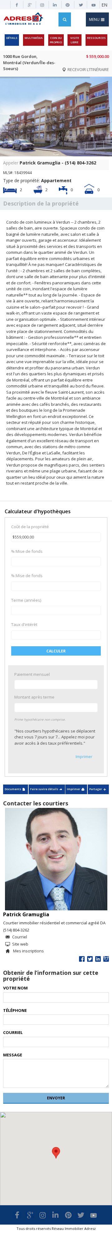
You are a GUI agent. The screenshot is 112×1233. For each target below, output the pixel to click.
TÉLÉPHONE (15, 1010)
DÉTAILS (11, 38)
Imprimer (84, 756)
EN (104, 5)
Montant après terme (34, 697)
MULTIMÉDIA (34, 38)
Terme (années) (26, 600)
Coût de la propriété (30, 526)
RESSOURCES (96, 38)
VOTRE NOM (15, 988)
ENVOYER (56, 1098)
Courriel (19, 937)
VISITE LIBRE (74, 40)
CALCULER (56, 651)
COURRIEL (13, 1032)
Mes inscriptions (28, 951)
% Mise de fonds (27, 551)
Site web (20, 944)
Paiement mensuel (32, 674)
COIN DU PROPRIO (56, 40)
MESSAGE (12, 1055)
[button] (56, 1153)
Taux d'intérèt (24, 624)
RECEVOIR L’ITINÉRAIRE (88, 69)
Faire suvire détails (44, 789)
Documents (13, 789)
